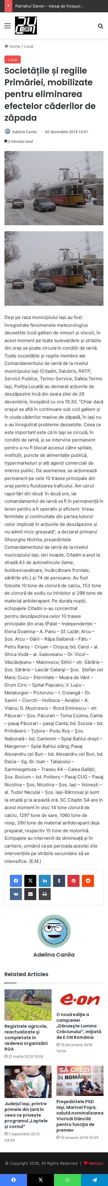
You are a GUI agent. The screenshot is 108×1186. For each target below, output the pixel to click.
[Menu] (7, 28)
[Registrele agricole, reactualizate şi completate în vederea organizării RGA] (28, 1005)
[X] (30, 881)
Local (28, 46)
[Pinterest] (74, 881)
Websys (96, 1163)
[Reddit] (88, 881)
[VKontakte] (16, 894)
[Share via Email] (30, 894)
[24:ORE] (26, 26)
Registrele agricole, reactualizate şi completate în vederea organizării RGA (26, 1037)
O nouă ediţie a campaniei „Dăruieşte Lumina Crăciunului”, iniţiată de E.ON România (78, 1026)
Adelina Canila (24, 131)
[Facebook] (16, 881)
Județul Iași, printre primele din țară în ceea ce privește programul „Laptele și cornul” (26, 1115)
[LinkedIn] (45, 881)
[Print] (45, 894)
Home (14, 46)
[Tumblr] (59, 881)
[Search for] (101, 28)
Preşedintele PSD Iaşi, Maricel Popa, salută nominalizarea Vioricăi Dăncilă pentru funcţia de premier (80, 1116)
